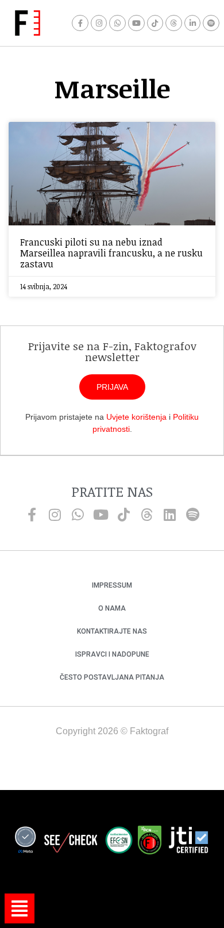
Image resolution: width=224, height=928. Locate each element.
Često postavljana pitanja (112, 677)
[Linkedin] (169, 514)
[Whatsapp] (117, 23)
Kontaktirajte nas (112, 631)
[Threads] (173, 23)
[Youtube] (136, 23)
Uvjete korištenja (136, 416)
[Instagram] (99, 23)
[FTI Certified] (188, 842)
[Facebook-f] (80, 23)
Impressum (112, 585)
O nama (112, 608)
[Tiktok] (155, 23)
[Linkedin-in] (192, 23)
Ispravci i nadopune (112, 654)
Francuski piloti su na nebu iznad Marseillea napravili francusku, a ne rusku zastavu (111, 253)
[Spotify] (211, 23)
